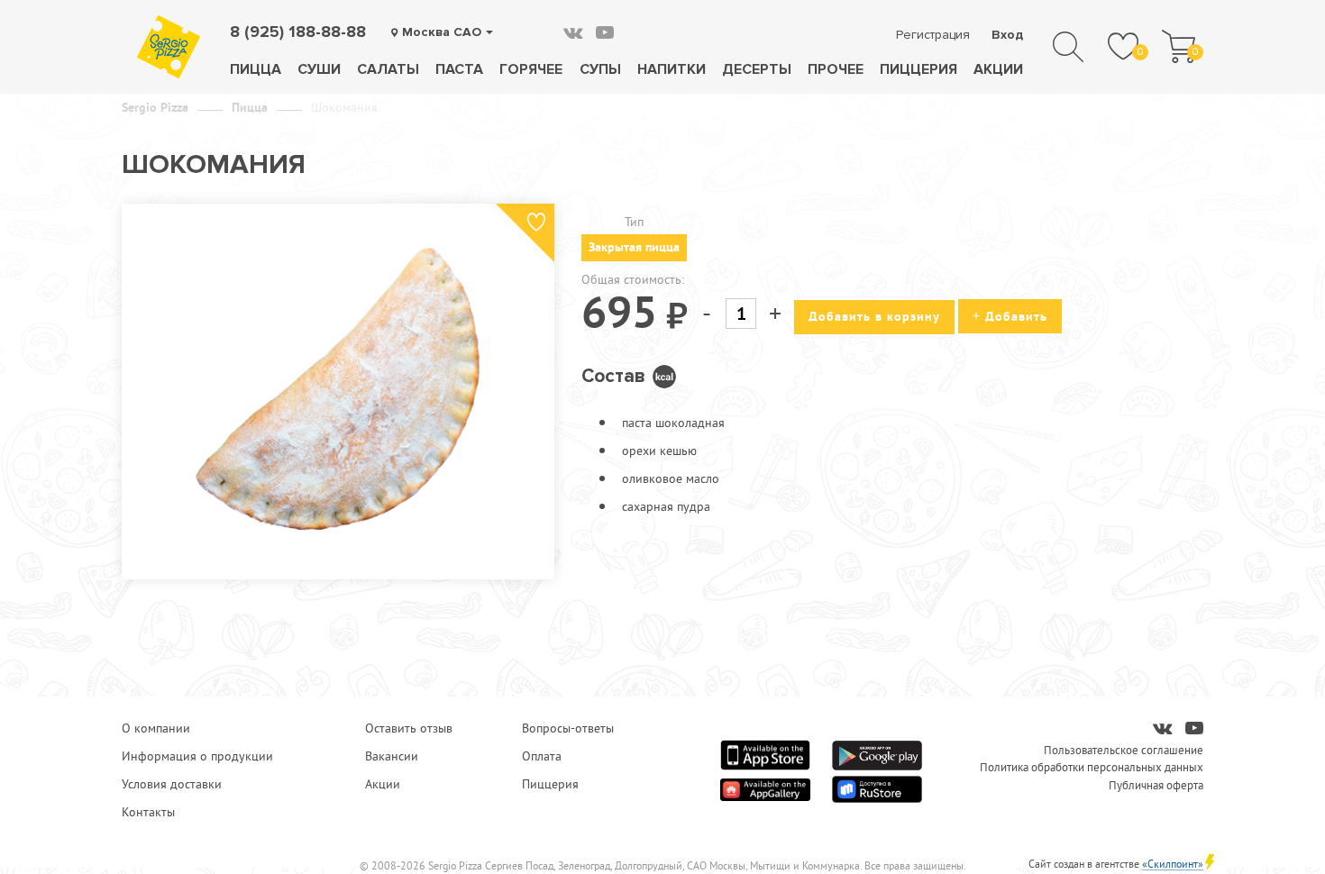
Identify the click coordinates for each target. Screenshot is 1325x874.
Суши (319, 69)
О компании (156, 728)
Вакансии (391, 756)
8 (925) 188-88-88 (298, 31)
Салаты (388, 69)
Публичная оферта (1156, 785)
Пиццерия (918, 69)
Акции (998, 69)
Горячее (530, 69)
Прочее (836, 69)
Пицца (255, 69)
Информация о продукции (197, 756)
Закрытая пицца (634, 247)
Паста (459, 69)
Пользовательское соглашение (1123, 749)
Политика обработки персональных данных (1091, 767)
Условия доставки (172, 784)
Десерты (756, 69)
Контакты (148, 812)
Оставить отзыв (408, 728)
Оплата (542, 756)
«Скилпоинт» (1172, 863)
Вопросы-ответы (568, 728)
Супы (600, 69)
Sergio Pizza (155, 107)
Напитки (671, 69)
